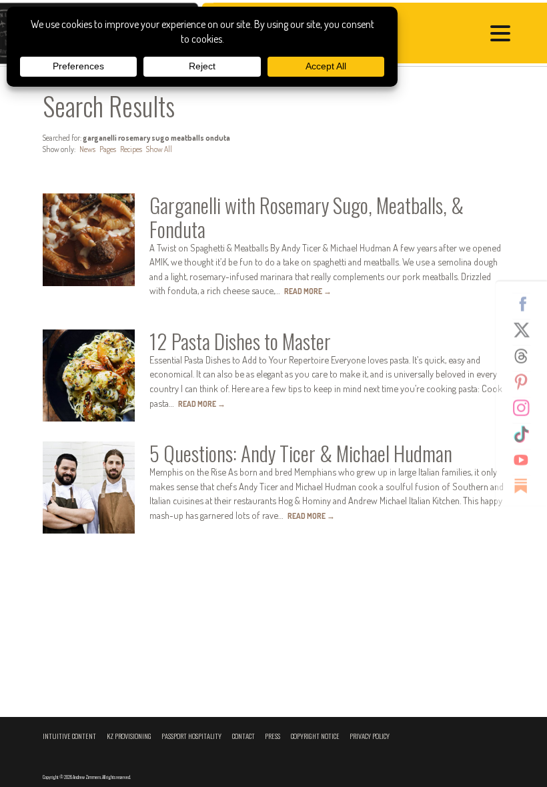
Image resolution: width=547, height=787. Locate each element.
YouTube (526, 460)
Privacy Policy (370, 736)
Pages (107, 149)
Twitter (526, 330)
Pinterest (526, 382)
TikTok (526, 434)
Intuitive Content (69, 736)
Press (272, 736)
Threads (526, 356)
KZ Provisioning (129, 736)
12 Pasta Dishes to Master (240, 340)
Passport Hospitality (191, 736)
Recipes (131, 149)
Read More (308, 291)
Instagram (526, 408)
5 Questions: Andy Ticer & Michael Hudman (300, 453)
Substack (526, 486)
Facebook (526, 304)
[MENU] (503, 35)
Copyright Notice (315, 736)
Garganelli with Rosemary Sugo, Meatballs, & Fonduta (306, 216)
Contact (243, 736)
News (87, 149)
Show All (159, 149)
